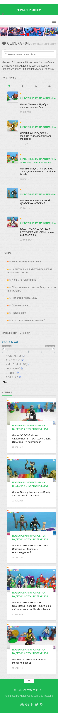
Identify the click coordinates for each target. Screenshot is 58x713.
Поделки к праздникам (24, 298)
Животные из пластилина (38, 98)
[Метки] (49, 86)
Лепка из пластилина (29, 9)
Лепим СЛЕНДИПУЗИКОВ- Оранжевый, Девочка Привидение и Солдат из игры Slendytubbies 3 (31, 606)
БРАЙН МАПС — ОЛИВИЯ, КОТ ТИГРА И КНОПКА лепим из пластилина (37, 232)
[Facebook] (32, 705)
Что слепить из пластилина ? (28, 320)
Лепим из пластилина (36, 162)
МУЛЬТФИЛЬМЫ (16, 364)
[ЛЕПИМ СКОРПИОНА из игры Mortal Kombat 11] (31, 637)
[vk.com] (27, 705)
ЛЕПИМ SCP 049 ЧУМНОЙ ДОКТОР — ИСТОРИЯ (35, 202)
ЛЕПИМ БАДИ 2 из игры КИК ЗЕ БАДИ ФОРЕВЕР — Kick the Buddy (38, 171)
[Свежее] (9, 86)
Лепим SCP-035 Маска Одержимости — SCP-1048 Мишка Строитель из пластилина (31, 438)
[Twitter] (36, 705)
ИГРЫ (10, 372)
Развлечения (19, 312)
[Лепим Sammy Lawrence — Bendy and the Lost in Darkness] (31, 470)
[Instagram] (41, 705)
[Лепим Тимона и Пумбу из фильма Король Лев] (12, 96)
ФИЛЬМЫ (12, 368)
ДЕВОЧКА (13, 360)
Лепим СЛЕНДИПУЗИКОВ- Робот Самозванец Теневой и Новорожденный (31, 549)
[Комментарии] (35, 86)
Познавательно (20, 305)
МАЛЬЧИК (13, 355)
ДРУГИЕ (11, 376)
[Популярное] (22, 86)
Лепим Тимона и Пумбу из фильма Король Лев (34, 106)
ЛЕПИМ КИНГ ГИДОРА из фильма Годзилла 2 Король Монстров (35, 136)
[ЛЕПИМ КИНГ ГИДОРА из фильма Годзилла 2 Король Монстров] (12, 125)
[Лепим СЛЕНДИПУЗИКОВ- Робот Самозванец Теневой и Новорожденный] (31, 523)
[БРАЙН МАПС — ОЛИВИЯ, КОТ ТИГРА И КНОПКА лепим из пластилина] (12, 222)
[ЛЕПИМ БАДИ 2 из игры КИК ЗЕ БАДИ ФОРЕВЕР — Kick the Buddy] (12, 157)
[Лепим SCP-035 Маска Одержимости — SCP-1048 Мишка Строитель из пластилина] (31, 413)
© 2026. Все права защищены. (29, 690)
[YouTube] (22, 705)
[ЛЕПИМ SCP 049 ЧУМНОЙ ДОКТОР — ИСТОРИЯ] (12, 193)
